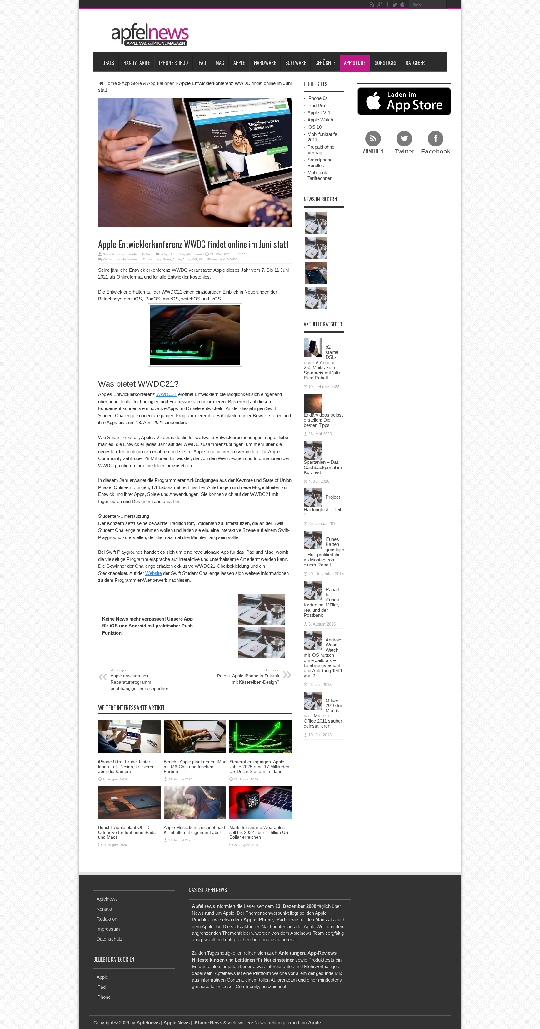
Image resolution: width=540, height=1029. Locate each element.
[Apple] (402, 4)
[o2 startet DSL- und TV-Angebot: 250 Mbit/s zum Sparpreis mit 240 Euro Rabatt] (313, 347)
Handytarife (136, 63)
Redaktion (107, 919)
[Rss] (372, 4)
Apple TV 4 (319, 112)
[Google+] (380, 4)
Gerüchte (325, 63)
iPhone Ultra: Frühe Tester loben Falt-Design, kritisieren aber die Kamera (126, 766)
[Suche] (442, 4)
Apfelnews (107, 899)
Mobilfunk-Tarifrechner (320, 175)
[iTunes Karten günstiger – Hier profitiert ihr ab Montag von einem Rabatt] (313, 539)
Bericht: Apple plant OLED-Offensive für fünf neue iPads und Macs (127, 832)
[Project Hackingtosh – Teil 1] (313, 497)
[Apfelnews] (148, 34)
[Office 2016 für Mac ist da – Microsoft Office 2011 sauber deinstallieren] (313, 700)
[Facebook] (387, 4)
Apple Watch (320, 119)
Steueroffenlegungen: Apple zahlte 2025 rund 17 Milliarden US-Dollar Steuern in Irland (259, 766)
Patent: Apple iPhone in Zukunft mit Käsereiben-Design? (248, 676)
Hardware (265, 63)
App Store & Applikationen (148, 83)
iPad (202, 63)
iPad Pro (316, 105)
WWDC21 (166, 394)
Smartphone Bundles (320, 162)
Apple (239, 63)
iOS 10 (315, 127)
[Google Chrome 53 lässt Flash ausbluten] (316, 223)
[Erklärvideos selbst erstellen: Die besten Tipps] (313, 402)
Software (295, 63)
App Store (354, 63)
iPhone (213, 259)
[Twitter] (395, 4)
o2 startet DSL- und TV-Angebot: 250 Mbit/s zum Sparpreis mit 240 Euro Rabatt (322, 362)
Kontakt (104, 909)
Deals (108, 63)
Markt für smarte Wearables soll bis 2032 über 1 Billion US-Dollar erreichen (259, 832)
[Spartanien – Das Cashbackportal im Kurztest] (313, 450)
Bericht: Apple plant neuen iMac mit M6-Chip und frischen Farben (195, 766)
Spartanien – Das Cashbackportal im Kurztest (323, 467)
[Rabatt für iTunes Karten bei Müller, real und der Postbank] (313, 589)
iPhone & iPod (173, 63)
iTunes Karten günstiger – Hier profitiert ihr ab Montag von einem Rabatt (324, 552)
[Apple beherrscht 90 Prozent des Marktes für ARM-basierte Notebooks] (316, 273)
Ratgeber (415, 63)
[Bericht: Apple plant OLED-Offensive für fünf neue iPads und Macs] (129, 801)
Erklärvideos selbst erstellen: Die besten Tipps (323, 420)
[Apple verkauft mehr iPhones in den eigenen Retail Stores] (316, 298)
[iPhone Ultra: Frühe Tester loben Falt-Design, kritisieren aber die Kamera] (129, 736)
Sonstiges (385, 63)
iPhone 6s (318, 98)
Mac (220, 63)
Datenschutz (109, 939)
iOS (194, 259)
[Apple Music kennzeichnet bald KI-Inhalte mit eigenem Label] (195, 801)
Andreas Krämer (140, 254)
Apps (186, 259)
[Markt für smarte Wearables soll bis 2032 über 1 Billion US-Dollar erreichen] (260, 801)
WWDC (233, 259)
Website (153, 573)
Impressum (108, 929)
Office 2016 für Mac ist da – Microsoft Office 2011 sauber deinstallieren (323, 713)
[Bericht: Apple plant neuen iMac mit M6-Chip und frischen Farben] (195, 736)
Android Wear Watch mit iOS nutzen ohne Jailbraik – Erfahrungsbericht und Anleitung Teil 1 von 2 (323, 658)
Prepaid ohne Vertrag (321, 149)
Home (110, 83)
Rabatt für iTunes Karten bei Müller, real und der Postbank (321, 602)
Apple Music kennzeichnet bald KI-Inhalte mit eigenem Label (194, 829)
